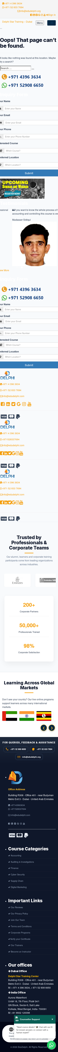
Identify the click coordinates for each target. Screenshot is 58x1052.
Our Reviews (16, 907)
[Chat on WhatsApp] (51, 1045)
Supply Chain (16, 880)
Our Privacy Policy (19, 913)
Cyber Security (17, 874)
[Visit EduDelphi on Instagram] (21, 823)
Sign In (52, 14)
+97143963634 (17, 805)
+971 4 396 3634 (13, 3)
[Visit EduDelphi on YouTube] (24, 823)
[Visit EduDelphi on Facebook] (9, 823)
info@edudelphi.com (13, 396)
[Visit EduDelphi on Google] (18, 823)
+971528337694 (10, 439)
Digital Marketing (18, 887)
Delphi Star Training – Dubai (17, 21)
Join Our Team (17, 919)
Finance (14, 868)
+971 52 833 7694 (13, 7)
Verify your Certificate (20, 938)
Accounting (15, 855)
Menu (40, 23)
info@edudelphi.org (30, 11)
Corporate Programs (20, 932)
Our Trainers (16, 945)
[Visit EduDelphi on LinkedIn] (12, 823)
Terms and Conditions (21, 926)
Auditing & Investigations (22, 861)
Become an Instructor (20, 951)
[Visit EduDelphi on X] (15, 823)
